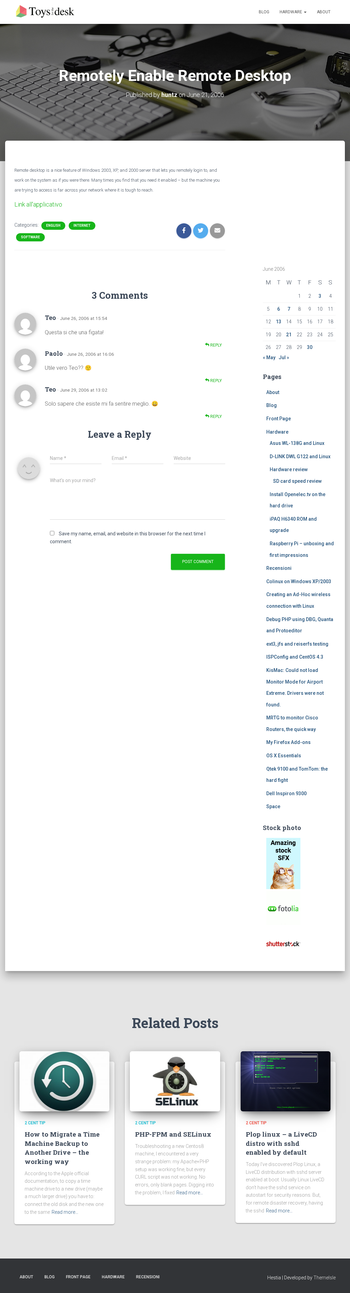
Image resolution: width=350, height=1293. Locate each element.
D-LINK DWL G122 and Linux (300, 456)
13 (278, 321)
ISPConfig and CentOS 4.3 (294, 657)
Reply (215, 345)
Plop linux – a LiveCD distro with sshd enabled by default (281, 1143)
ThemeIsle (324, 1277)
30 (309, 347)
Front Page (278, 418)
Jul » (284, 357)
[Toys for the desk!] (45, 11)
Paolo (54, 353)
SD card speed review (297, 481)
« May (269, 357)
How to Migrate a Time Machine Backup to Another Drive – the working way (62, 1148)
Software (30, 237)
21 (289, 334)
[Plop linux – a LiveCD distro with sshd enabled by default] (286, 1081)
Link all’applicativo (38, 204)
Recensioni (279, 568)
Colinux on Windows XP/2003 (298, 581)
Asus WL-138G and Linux (297, 443)
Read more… (65, 1212)
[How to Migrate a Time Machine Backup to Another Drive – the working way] (64, 1081)
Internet (82, 225)
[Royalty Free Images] (283, 863)
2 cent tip (35, 1123)
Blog (264, 12)
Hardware (291, 12)
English (53, 225)
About (324, 12)
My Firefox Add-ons (288, 742)
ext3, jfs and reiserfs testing (297, 644)
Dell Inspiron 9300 (286, 793)
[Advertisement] (305, 207)
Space (273, 806)
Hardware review (289, 469)
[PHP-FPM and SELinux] (175, 1081)
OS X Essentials (283, 755)
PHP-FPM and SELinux (173, 1134)
